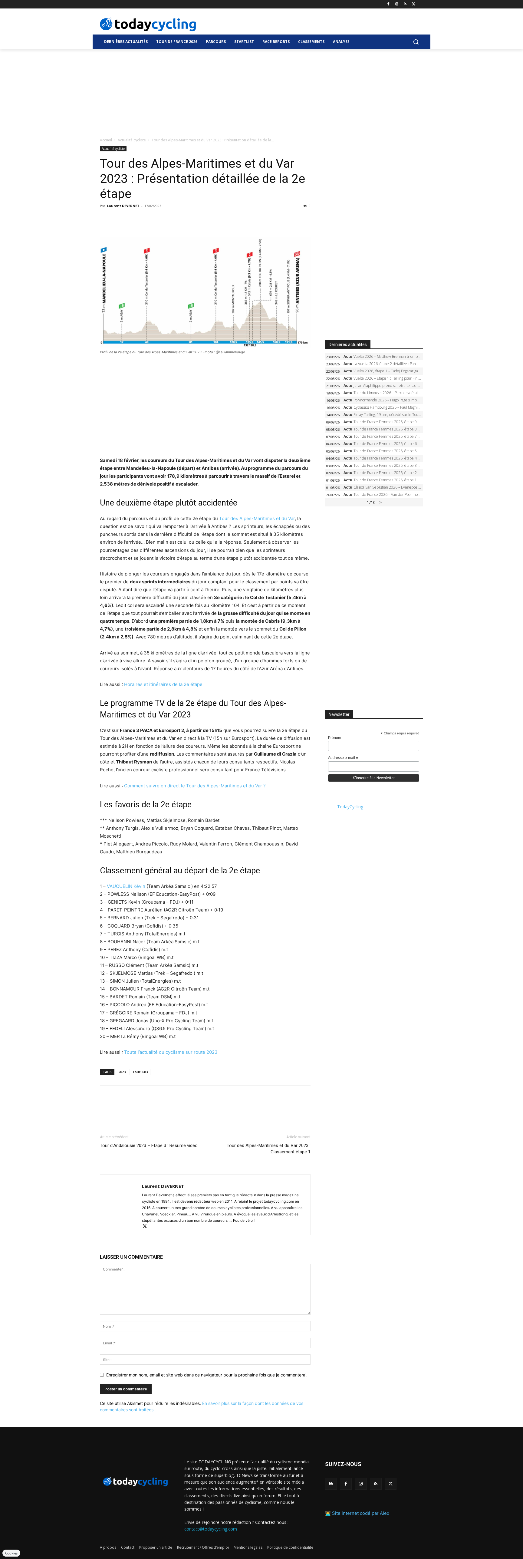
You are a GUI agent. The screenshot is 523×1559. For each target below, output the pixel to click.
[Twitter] (413, 4)
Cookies (11, 1553)
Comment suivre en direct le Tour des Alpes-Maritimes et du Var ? (195, 896)
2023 (122, 1500)
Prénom (334, 738)
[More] (175, 219)
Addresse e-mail (343, 758)
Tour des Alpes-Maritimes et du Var (257, 518)
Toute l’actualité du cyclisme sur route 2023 (171, 1481)
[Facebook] (388, 4)
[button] (416, 42)
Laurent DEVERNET (123, 205)
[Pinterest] (134, 219)
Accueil (106, 140)
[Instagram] (396, 4)
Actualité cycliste (132, 140)
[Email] (162, 219)
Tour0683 (140, 1500)
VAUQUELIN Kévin (126, 1209)
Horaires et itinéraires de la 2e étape (163, 684)
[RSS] (405, 4)
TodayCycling (350, 806)
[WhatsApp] (148, 219)
